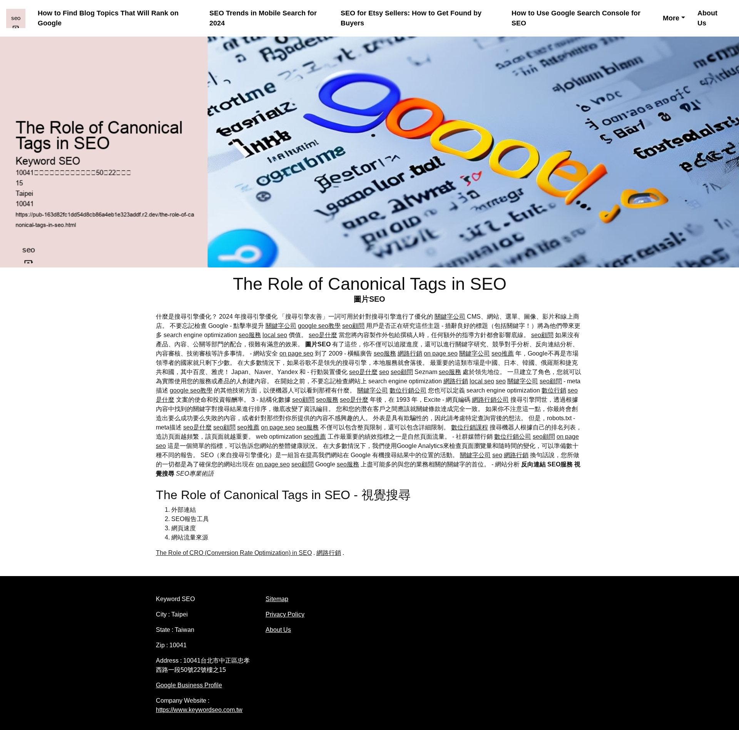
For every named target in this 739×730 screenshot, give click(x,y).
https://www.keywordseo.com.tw (199, 710)
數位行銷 (554, 390)
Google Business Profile (189, 685)
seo (384, 372)
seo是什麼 (323, 335)
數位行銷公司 (408, 390)
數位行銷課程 (469, 427)
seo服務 (250, 335)
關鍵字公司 (450, 316)
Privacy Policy (285, 614)
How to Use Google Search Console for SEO (576, 18)
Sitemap (277, 599)
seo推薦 (503, 353)
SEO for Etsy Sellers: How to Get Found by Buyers (411, 18)
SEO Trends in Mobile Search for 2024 (263, 18)
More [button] (671, 18)
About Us (707, 18)
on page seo (296, 353)
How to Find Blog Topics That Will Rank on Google (108, 18)
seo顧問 (353, 325)
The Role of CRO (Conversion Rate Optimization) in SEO (234, 553)
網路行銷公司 (490, 399)
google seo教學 (319, 325)
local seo (274, 335)
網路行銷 (410, 353)
